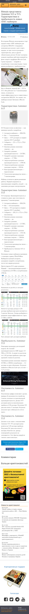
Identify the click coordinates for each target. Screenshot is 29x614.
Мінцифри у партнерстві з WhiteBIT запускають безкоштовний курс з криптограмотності (13, 537)
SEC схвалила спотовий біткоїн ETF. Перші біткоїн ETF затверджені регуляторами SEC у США (13, 528)
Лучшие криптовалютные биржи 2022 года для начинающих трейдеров (14, 443)
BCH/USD (20, 0)
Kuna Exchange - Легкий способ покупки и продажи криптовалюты (14, 29)
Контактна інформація (6, 610)
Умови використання (6, 611)
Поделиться (11, 449)
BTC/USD (8, 0)
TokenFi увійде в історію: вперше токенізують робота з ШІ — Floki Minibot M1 (14, 511)
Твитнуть (20, 449)
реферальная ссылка (23, 34)
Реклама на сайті (22, 610)
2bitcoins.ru (25, 36)
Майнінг (4, 36)
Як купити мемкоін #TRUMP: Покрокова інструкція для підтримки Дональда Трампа (14, 520)
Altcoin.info (6, 608)
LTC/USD (14, 2)
